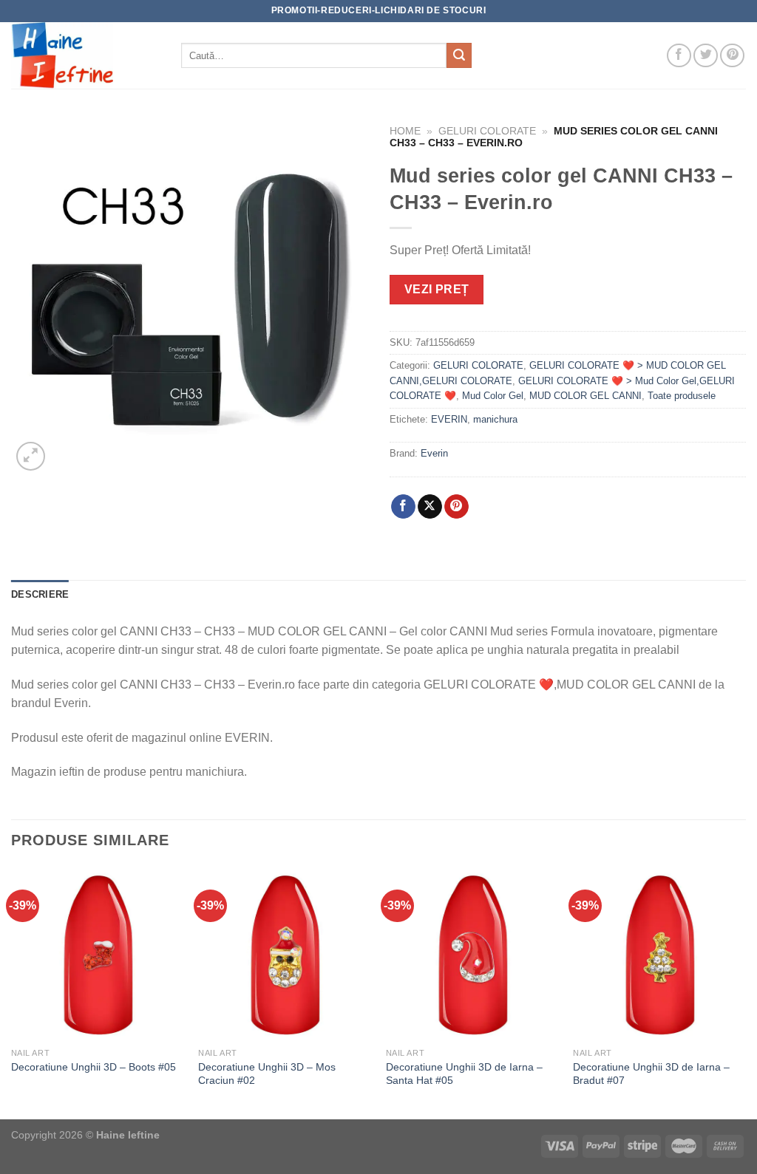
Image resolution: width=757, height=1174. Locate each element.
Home (405, 131)
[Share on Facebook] (403, 506)
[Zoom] (30, 456)
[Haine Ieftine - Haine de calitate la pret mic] (85, 55)
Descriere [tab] (40, 594)
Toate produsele (682, 395)
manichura (495, 419)
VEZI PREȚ (436, 289)
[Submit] (459, 55)
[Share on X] (430, 506)
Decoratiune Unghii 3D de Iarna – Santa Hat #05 (464, 1074)
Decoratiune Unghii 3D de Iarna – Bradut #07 (651, 1074)
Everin (434, 453)
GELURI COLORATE (487, 131)
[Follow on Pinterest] (732, 56)
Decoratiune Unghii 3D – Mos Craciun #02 (267, 1074)
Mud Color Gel (492, 395)
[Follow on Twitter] (705, 56)
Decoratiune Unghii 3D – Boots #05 (93, 1067)
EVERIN (449, 419)
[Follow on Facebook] (679, 56)
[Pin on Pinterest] (456, 506)
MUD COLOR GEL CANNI (585, 395)
